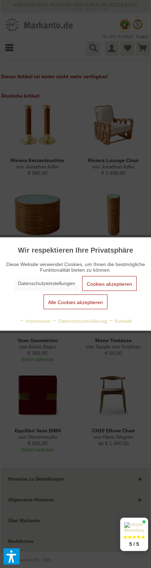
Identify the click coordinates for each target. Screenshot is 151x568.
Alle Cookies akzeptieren (75, 302)
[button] (12, 556)
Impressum (37, 321)
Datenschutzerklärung (82, 321)
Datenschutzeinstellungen (46, 283)
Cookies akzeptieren (109, 284)
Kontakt (122, 321)
